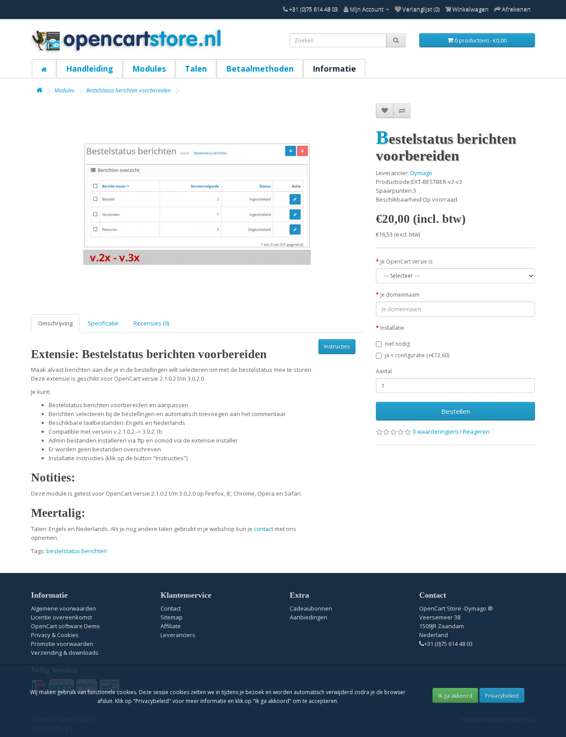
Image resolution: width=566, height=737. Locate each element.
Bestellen (455, 411)
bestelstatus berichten (76, 551)
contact (263, 529)
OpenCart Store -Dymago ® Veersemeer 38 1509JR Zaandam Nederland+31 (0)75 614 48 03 (456, 626)
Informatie (334, 68)
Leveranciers (178, 635)
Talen (196, 68)
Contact (171, 608)
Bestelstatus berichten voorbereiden (128, 90)
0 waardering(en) (435, 431)
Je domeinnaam (400, 294)
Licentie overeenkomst (61, 617)
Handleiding (89, 68)
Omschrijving (55, 323)
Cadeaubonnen (311, 608)
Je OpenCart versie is (406, 261)
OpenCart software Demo (65, 626)
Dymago (421, 173)
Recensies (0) (151, 323)
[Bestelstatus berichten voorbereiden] (197, 204)
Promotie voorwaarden (62, 644)
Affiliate (171, 626)
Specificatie (103, 323)
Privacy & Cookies (55, 635)
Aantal (384, 371)
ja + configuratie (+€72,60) (417, 355)
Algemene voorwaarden (63, 608)
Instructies (337, 346)
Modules (149, 68)
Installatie (392, 328)
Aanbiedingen (308, 617)
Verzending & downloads (65, 653)
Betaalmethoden (260, 68)
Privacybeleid (502, 695)
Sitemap (172, 617)
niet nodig (397, 343)
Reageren (476, 431)
